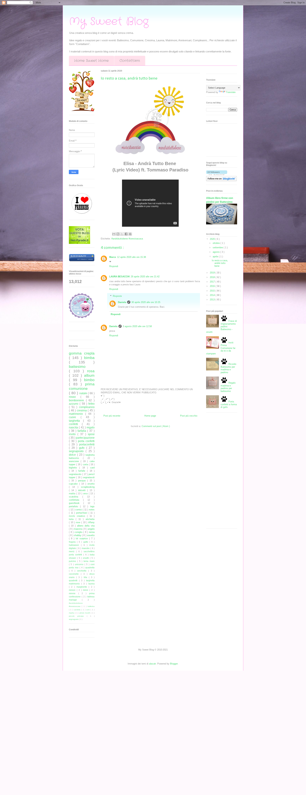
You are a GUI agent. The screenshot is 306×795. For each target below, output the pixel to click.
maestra (78, 529)
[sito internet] (79, 243)
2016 (213, 286)
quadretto (90, 567)
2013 (213, 299)
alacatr (152, 663)
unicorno (79, 564)
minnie (73, 593)
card (92, 467)
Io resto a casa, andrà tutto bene (220, 263)
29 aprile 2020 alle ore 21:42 (145, 276)
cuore (75, 417)
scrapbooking (88, 487)
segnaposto (77, 451)
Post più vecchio (188, 415)
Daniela (122, 302)
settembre (218, 247)
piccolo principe (78, 616)
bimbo (89, 380)
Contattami (130, 60)
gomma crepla (82, 353)
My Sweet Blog (109, 21)
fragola (73, 542)
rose (78, 522)
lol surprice (82, 538)
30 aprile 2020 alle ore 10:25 (145, 302)
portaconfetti (87, 444)
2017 (213, 281)
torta (72, 519)
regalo (91, 427)
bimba (89, 358)
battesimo (77, 366)
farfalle (82, 470)
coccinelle (75, 574)
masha (72, 613)
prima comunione (82, 386)
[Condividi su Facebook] (126, 234)
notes (92, 509)
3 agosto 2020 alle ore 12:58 (137, 326)
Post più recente (111, 415)
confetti (75, 424)
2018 (213, 277)
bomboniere (77, 400)
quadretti (74, 580)
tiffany (91, 522)
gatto (86, 542)
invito (73, 434)
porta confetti (86, 441)
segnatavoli (89, 477)
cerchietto (82, 571)
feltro (91, 403)
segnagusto (74, 619)
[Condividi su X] (122, 234)
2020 (213, 239)
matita (72, 493)
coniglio (79, 532)
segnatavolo (75, 474)
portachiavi (82, 512)
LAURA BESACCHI (119, 276)
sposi (91, 434)
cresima (82, 410)
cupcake (74, 483)
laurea (91, 583)
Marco (112, 257)
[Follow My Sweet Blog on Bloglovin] (216, 174)
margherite (82, 587)
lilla (86, 577)
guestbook (76, 503)
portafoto (74, 506)
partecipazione (85, 437)
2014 (213, 295)
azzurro (74, 403)
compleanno (87, 407)
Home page (150, 415)
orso (86, 493)
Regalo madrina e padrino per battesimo (228, 386)
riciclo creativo (78, 516)
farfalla (82, 430)
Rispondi (113, 266)
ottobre (216, 243)
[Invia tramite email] (114, 234)
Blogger (174, 663)
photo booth (85, 613)
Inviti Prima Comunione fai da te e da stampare (220, 348)
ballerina (91, 606)
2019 (213, 272)
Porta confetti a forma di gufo (229, 404)
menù (72, 551)
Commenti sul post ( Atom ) (156, 426)
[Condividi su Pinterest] (130, 234)
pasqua (82, 480)
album (89, 375)
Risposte (117, 296)
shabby (78, 535)
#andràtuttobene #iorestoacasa (127, 238)
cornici (79, 509)
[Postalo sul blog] (118, 234)
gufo (82, 447)
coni (88, 610)
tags (92, 506)
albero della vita (86, 525)
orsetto (91, 483)
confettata (76, 500)
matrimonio (77, 413)
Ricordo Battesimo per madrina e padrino (228, 368)
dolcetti (82, 490)
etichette (90, 519)
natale (83, 393)
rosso (74, 396)
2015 (213, 290)
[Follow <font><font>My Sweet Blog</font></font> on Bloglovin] (221, 180)
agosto (216, 252)
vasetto (91, 535)
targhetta (76, 420)
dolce (73, 454)
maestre (86, 548)
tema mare (89, 561)
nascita (74, 427)
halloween (75, 545)
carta (86, 464)
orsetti (86, 558)
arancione (75, 461)
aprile (216, 256)
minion (73, 590)
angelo (91, 529)
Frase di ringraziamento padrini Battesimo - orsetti (221, 326)
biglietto (74, 467)
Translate (231, 92)
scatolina (75, 496)
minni (86, 590)
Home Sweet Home (91, 60)
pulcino (73, 561)
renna (92, 532)
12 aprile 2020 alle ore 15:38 (131, 257)
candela (77, 610)
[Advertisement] (220, 472)
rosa (91, 371)
